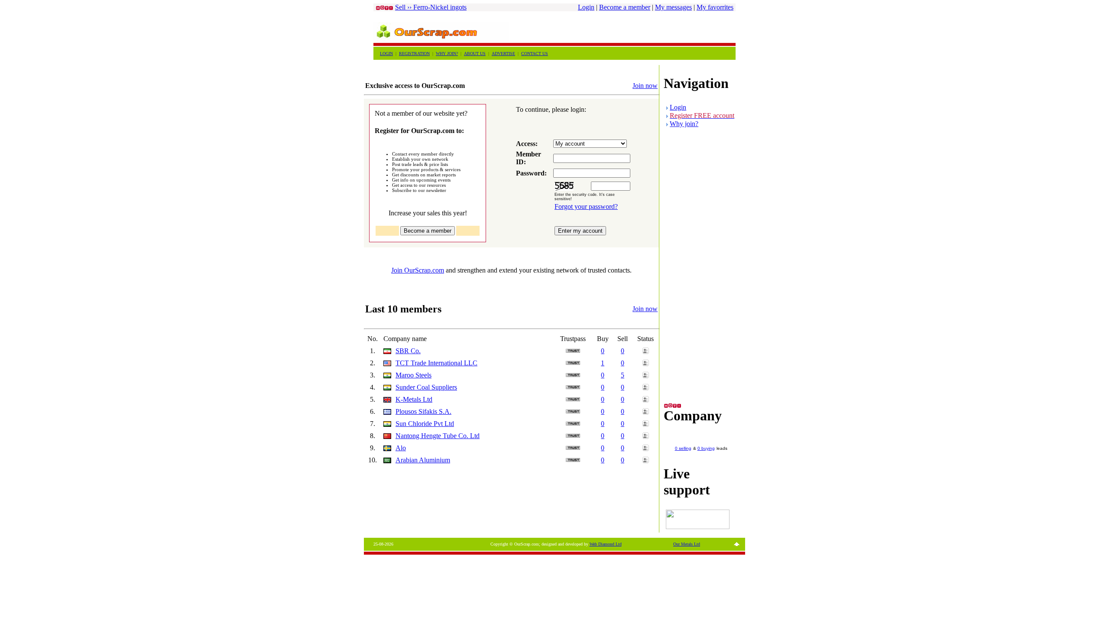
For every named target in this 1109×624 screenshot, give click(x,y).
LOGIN (386, 53)
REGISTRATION (414, 53)
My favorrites (715, 7)
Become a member (624, 7)
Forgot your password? (586, 206)
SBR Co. (408, 350)
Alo (401, 448)
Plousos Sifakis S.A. (423, 411)
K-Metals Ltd (414, 399)
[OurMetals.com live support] (698, 526)
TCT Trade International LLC (436, 363)
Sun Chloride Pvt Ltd (425, 423)
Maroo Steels (413, 375)
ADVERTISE (503, 53)
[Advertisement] (634, 29)
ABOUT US (475, 53)
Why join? (684, 123)
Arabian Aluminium (423, 460)
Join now (645, 85)
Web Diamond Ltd (606, 544)
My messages (673, 7)
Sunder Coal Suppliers (426, 387)
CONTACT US (534, 53)
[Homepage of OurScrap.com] (441, 39)
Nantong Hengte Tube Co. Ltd (438, 435)
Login (586, 7)
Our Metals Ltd (686, 544)
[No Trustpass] (573, 350)
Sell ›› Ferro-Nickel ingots (431, 7)
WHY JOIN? (447, 53)
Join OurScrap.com (417, 270)
